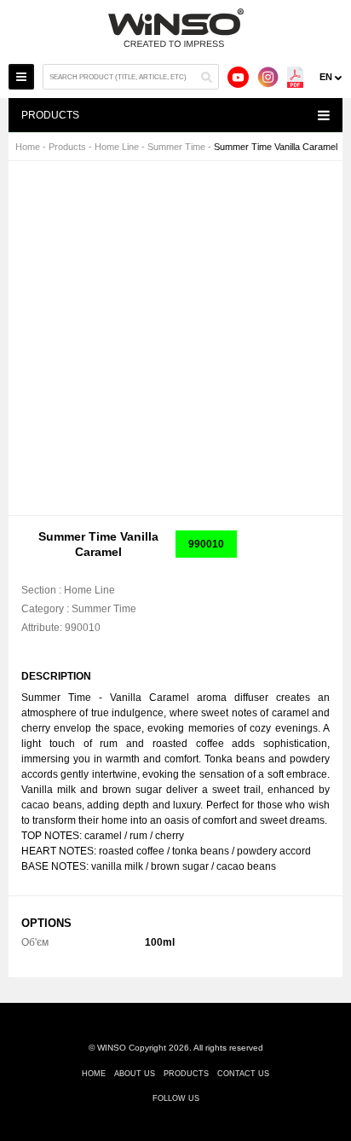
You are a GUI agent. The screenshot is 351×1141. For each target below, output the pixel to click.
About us (134, 1073)
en (325, 77)
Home (27, 147)
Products (67, 147)
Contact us (243, 1073)
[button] (300, 189)
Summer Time (176, 147)
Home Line (117, 147)
